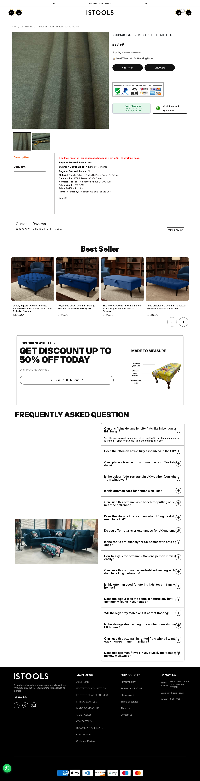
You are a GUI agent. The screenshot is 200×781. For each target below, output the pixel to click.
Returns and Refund (131, 688)
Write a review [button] (175, 229)
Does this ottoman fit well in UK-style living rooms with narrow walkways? (142, 654)
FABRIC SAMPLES (86, 701)
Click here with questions (171, 108)
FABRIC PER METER (28, 27)
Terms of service (129, 701)
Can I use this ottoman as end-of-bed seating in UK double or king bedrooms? (140, 572)
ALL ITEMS (82, 681)
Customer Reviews (86, 741)
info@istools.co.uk (175, 693)
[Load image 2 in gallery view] (41, 141)
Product (42, 27)
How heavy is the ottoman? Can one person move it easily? (140, 557)
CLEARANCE (83, 734)
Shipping (116, 52)
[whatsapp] (7, 768)
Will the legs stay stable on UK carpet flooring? (137, 613)
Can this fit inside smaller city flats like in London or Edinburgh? (140, 430)
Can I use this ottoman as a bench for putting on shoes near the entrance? (142, 503)
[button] (146, 3)
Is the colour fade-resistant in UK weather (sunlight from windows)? (140, 478)
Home (15, 27)
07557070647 (176, 699)
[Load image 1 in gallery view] (22, 141)
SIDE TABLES (84, 714)
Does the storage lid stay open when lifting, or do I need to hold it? (139, 518)
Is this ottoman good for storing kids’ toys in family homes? (139, 586)
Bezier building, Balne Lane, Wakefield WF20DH (179, 684)
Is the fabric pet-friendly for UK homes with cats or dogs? (140, 543)
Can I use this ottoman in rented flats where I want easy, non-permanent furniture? (139, 640)
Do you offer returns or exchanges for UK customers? (142, 530)
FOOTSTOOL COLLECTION (91, 688)
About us (125, 708)
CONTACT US (84, 721)
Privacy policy (128, 681)
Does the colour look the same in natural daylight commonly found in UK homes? (138, 600)
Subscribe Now (64, 380)
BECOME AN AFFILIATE (89, 727)
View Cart (160, 67)
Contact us (126, 714)
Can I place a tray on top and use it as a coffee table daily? (140, 464)
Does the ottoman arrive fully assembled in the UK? (140, 451)
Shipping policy (129, 695)
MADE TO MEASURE (87, 708)
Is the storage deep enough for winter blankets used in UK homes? (142, 626)
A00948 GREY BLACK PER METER (64, 27)
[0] (178, 15)
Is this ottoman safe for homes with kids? (133, 491)
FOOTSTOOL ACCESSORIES (92, 695)
